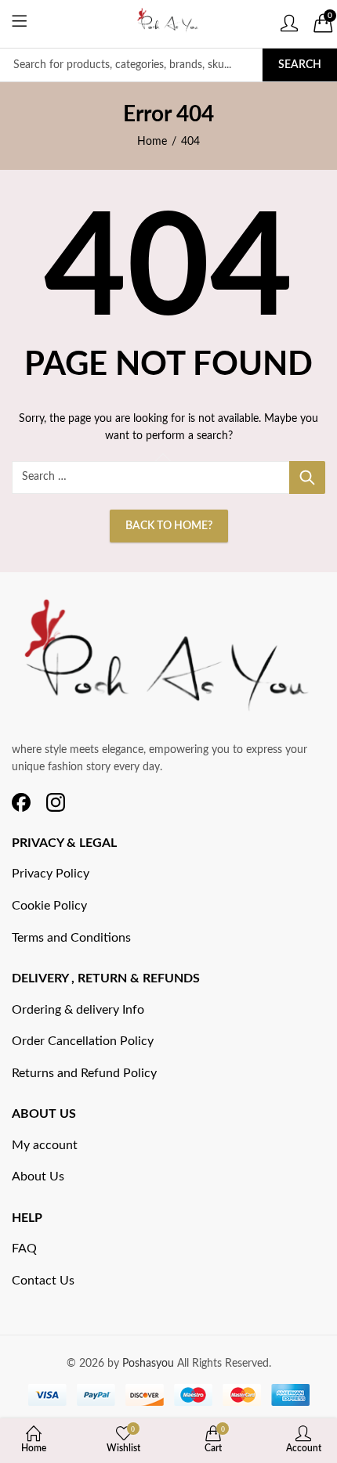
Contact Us (43, 1280)
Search (299, 64)
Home (152, 141)
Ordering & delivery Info (78, 1010)
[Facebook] (21, 802)
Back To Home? (168, 526)
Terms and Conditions (71, 937)
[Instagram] (55, 802)
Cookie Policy (49, 905)
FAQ (24, 1248)
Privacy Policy (50, 873)
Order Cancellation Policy (83, 1041)
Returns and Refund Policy (84, 1073)
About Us (38, 1176)
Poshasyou (149, 1363)
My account (45, 1145)
